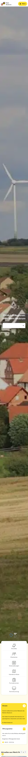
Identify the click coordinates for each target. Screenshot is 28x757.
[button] (14, 635)
